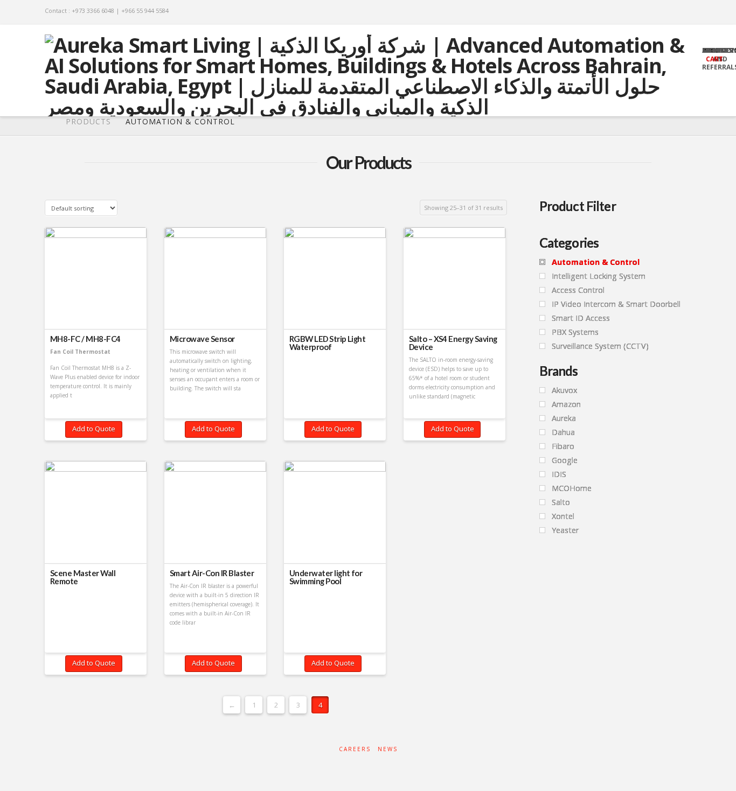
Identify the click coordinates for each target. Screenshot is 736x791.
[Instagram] (686, 11)
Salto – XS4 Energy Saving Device (453, 343)
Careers (355, 749)
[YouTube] (672, 11)
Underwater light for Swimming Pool (326, 577)
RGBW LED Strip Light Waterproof (327, 343)
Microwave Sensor (202, 339)
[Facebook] (644, 11)
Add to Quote (93, 428)
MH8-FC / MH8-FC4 (85, 339)
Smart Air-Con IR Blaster (212, 573)
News (388, 749)
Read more (96, 308)
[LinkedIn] (658, 11)
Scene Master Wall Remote (82, 577)
